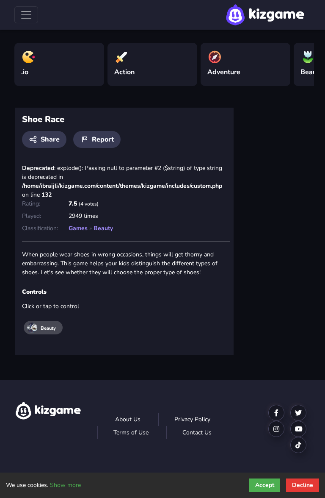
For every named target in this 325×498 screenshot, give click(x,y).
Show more (65, 485)
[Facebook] (276, 413)
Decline (302, 485)
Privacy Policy (192, 419)
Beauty (103, 228)
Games (78, 228)
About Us (127, 419)
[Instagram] (276, 429)
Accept (264, 485)
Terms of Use (131, 432)
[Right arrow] (303, 61)
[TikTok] (298, 445)
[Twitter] (298, 413)
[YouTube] (298, 429)
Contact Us (197, 432)
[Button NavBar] (26, 14)
